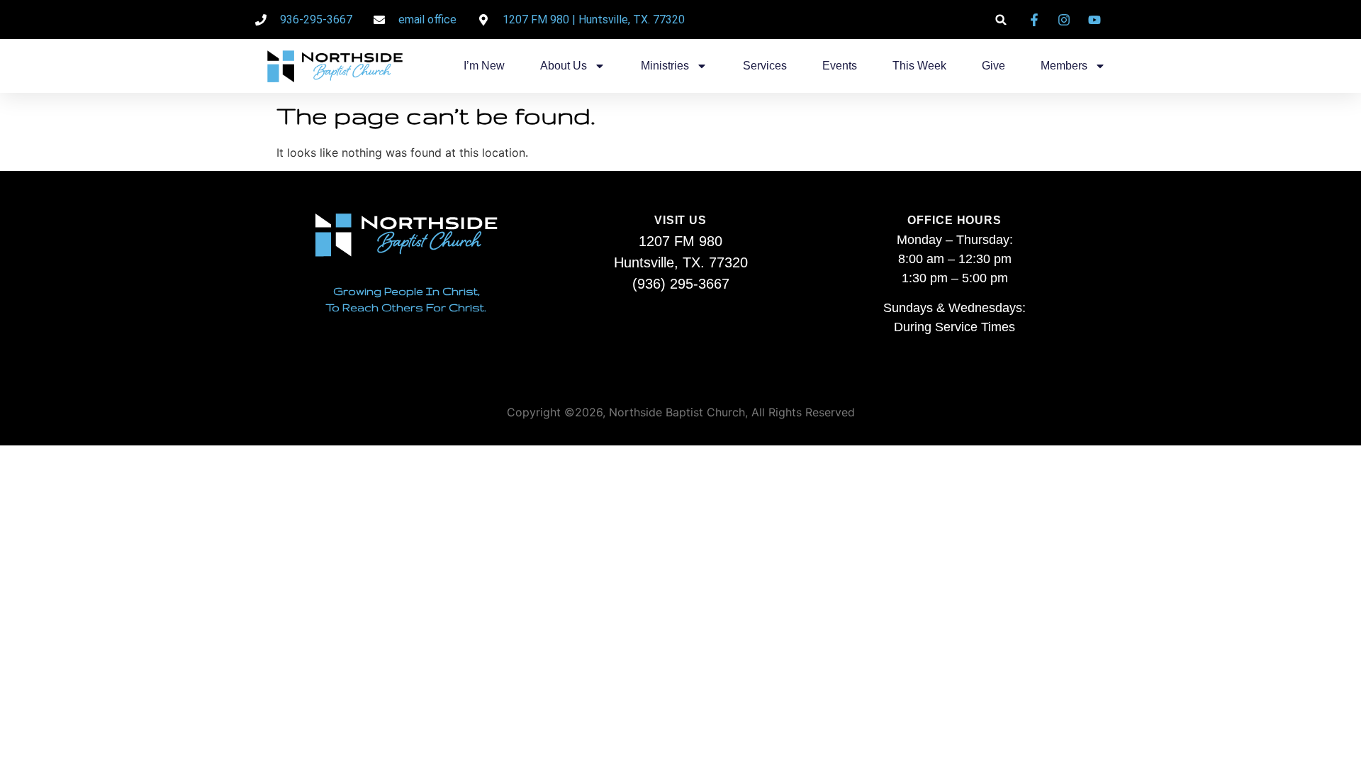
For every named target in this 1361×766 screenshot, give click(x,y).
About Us (563, 66)
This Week (919, 66)
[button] (1001, 19)
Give (993, 66)
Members (1064, 66)
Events (839, 66)
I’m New (484, 66)
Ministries (665, 66)
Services (765, 66)
